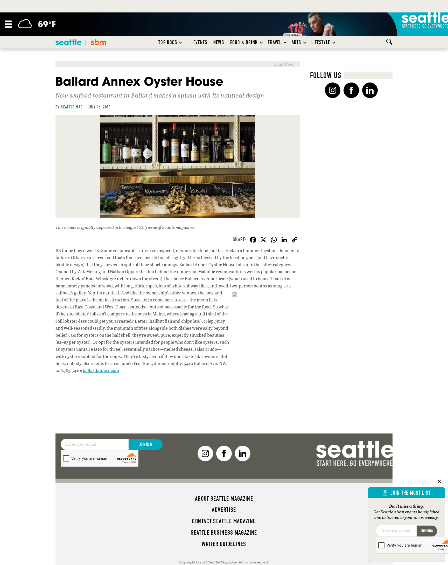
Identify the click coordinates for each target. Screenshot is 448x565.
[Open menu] (8, 24)
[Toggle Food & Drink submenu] (261, 42)
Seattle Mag (72, 106)
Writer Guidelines (224, 544)
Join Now (145, 444)
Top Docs (167, 42)
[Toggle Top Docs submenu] (180, 42)
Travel (274, 42)
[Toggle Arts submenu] (305, 42)
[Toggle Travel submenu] (285, 42)
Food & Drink (244, 42)
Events (200, 42)
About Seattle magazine (224, 498)
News (218, 42)
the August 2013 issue (138, 227)
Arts (296, 42)
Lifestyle (320, 42)
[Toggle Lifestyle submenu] (334, 42)
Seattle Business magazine (224, 532)
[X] (263, 240)
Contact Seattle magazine (224, 521)
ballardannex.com (101, 370)
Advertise (224, 509)
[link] (177, 64)
